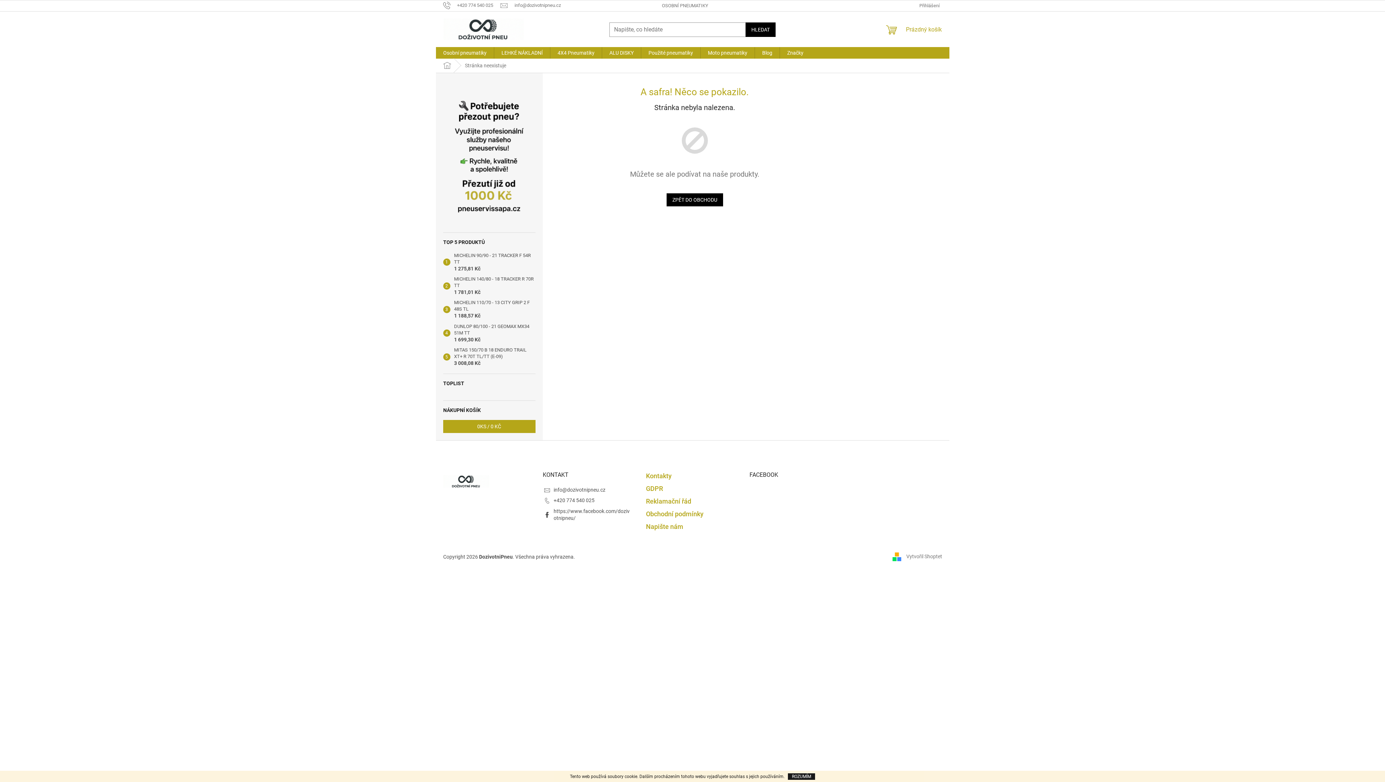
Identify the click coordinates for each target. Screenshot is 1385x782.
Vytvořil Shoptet (924, 556)
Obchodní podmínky (675, 514)
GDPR (654, 488)
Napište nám (664, 526)
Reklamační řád (668, 501)
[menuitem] (465, 53)
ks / (489, 426)
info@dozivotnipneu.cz (579, 490)
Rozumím (801, 776)
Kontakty (659, 476)
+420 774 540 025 (574, 500)
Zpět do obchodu (694, 200)
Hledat (760, 30)
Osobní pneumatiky (685, 5)
